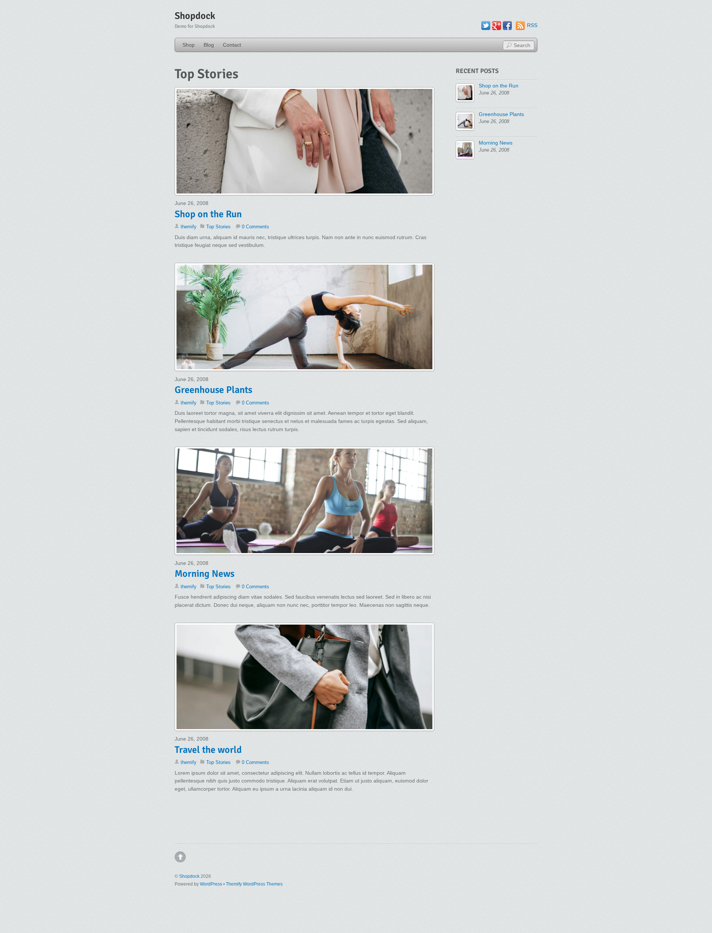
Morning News (204, 574)
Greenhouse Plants (213, 390)
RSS (532, 25)
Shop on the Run (208, 214)
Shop (188, 45)
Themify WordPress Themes (254, 884)
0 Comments (255, 226)
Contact (232, 45)
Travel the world (208, 750)
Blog (209, 45)
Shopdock (189, 876)
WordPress (211, 884)
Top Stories (218, 226)
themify (189, 226)
